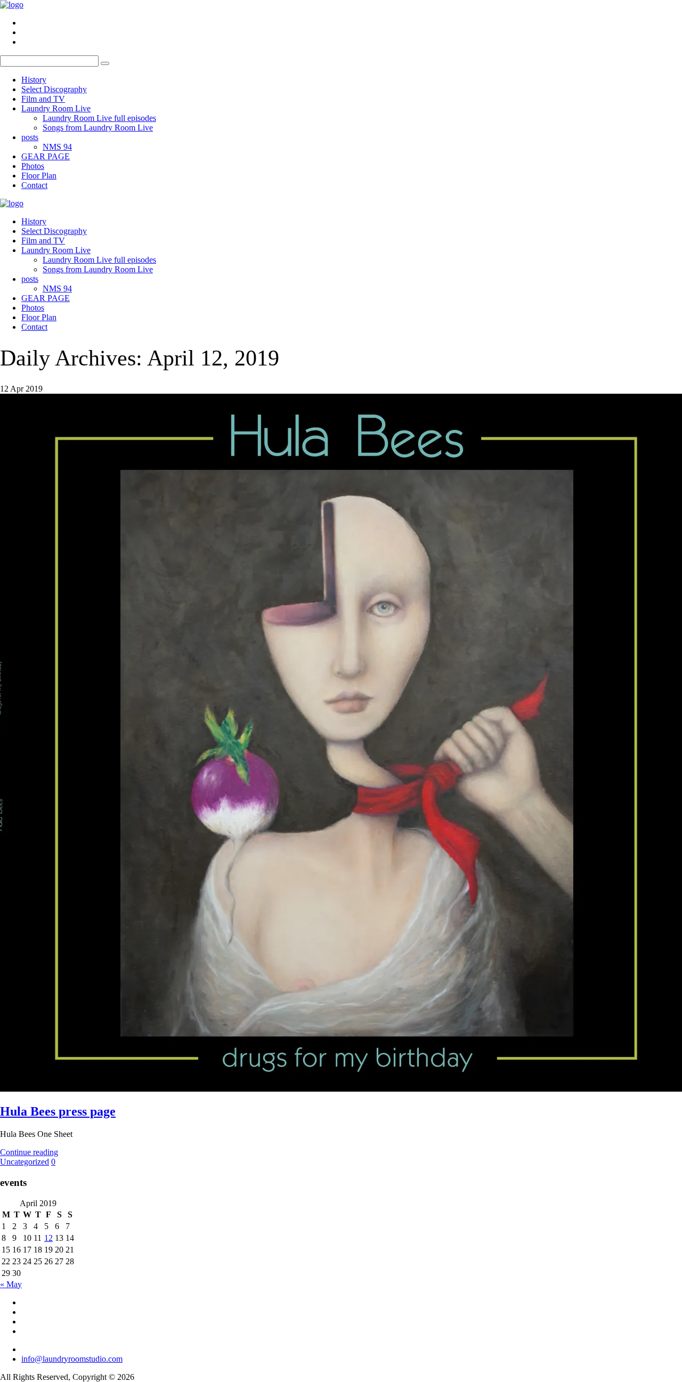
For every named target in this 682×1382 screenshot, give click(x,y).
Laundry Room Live (56, 108)
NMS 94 (57, 146)
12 (48, 1237)
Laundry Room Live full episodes (99, 118)
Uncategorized (24, 1161)
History (33, 79)
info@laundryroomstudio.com (72, 1358)
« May (11, 1284)
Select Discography (54, 89)
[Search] (105, 63)
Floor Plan (38, 175)
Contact (34, 185)
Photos (32, 165)
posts (29, 137)
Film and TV (43, 98)
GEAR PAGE (45, 156)
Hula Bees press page (58, 1111)
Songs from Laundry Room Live (98, 127)
